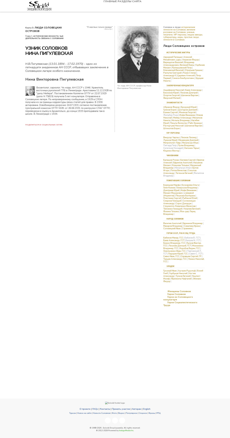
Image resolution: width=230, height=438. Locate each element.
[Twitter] (122, 420)
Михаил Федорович (173, 193)
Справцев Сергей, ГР (191, 256)
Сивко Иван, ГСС (171, 256)
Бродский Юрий (189, 107)
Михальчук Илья (190, 142)
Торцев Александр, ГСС (175, 259)
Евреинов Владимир (192, 223)
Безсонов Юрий (171, 92)
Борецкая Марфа (171, 185)
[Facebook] (108, 420)
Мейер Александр (182, 117)
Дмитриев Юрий (171, 190)
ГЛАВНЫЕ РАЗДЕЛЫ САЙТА (123, 1)
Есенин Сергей (170, 112)
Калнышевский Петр (182, 67)
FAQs (95, 408)
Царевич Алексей (186, 75)
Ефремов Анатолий (182, 162)
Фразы (151, 413)
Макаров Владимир (172, 226)
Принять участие (121, 408)
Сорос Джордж (184, 203)
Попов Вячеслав (179, 170)
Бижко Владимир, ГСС (174, 243)
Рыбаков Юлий (189, 198)
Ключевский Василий (173, 70)
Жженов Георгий (187, 112)
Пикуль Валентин (178, 123)
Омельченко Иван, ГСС (174, 251)
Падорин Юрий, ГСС (178, 253)
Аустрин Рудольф (187, 270)
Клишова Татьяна (180, 165)
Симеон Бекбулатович (183, 78)
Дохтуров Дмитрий (187, 109)
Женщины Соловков (179, 291)
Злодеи (170, 266)
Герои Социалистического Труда (180, 304)
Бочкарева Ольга (190, 185)
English (146, 408)
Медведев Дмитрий (188, 140)
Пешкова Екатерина (185, 195)
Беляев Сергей (187, 160)
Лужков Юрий (170, 140)
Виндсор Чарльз (171, 137)
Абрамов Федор (171, 107)
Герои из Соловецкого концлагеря (178, 298)
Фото (114, 413)
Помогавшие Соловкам (178, 180)
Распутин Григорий (172, 72)
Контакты (105, 408)
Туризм (72, 413)
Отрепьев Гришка (193, 70)
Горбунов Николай (178, 273)
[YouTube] (115, 420)
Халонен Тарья (191, 148)
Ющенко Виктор (171, 150)
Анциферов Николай (173, 90)
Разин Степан (189, 72)
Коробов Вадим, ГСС (190, 248)
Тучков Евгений (183, 276)
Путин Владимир (186, 145)
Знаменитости (174, 102)
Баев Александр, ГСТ (173, 240)
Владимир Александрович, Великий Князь (178, 63)
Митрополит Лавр (172, 142)
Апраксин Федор (190, 59)
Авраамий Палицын (172, 57)
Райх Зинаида (195, 123)
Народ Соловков (175, 219)
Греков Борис (170, 109)
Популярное (131, 413)
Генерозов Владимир (187, 187)
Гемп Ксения (169, 187)
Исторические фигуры (178, 52)
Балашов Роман (171, 160)
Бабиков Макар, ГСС (173, 237)
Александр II (169, 75)
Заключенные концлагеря (180, 85)
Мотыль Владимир (181, 120)
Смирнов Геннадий (172, 200)
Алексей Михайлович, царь (177, 58)
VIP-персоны (173, 133)
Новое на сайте (84, 413)
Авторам (136, 408)
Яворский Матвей (171, 98)
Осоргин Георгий (171, 95)
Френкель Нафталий (181, 278)
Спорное (143, 413)
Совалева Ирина (192, 226)
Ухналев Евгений (192, 208)
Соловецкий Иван (172, 228)
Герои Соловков (176, 294)
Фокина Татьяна (171, 211)
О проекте (85, 408)
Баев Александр (193, 90)
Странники (187, 228)
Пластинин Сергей (172, 198)
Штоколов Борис (171, 128)
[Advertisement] (179, 331)
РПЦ (158, 413)
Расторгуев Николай (173, 125)
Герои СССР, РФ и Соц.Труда (180, 233)
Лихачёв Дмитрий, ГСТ (180, 245)
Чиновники (172, 155)
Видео (121, 413)
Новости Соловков (101, 413)
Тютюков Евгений (184, 173)
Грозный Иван (170, 270)
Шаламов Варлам (189, 95)
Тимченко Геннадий (172, 208)
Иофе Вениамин (187, 115)
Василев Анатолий (172, 223)
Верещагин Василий (173, 62)
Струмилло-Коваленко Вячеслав (179, 206)
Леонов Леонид (189, 137)
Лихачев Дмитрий (189, 92)
